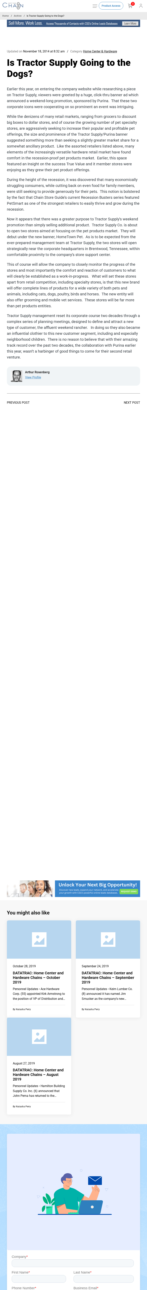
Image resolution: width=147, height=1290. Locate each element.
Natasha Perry (23, 1009)
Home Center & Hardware (100, 51)
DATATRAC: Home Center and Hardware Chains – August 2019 (38, 1074)
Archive (17, 16)
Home (5, 16)
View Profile (33, 377)
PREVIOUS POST (18, 402)
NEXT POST (132, 402)
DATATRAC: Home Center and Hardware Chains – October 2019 (38, 977)
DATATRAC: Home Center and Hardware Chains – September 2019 (108, 977)
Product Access (111, 5)
